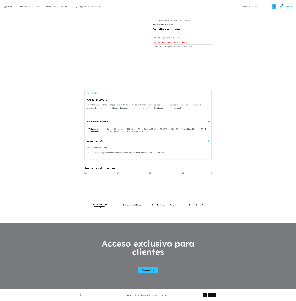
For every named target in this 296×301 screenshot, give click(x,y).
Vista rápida (99, 200)
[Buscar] (274, 6)
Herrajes (162, 20)
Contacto (96, 6)
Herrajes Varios (171, 20)
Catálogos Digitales (79, 6)
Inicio (155, 20)
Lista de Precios (60, 6)
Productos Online (44, 6)
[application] (88, 6)
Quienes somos (26, 6)
